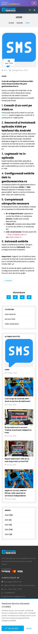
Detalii (28, 628)
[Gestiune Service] (9, 10)
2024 (8, 534)
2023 (9, 529)
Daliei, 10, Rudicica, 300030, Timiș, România (19, 585)
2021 (8, 520)
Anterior (7, 280)
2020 (9, 515)
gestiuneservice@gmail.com (14, 596)
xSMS (7, 369)
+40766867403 (9, 593)
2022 (8, 525)
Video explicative (12, 324)
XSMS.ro (5, 115)
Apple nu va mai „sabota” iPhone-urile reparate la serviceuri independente (16, 493)
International (10, 314)
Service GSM (10, 319)
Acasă (11, 23)
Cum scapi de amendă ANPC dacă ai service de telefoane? (18, 399)
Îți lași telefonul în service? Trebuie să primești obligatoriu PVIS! (18, 430)
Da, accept (12, 628)
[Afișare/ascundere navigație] (34, 3)
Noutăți (20, 23)
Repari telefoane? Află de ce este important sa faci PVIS (17, 460)
